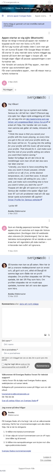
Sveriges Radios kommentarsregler (16, 451)
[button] (45, 334)
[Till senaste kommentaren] (50, 16)
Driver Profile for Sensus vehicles (24, 199)
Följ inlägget (8, 90)
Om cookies (45, 460)
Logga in (47, 457)
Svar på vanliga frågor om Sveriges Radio (19, 401)
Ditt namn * (6, 341)
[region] (26, 62)
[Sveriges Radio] (2, 16)
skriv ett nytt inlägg (29, 304)
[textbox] (26, 320)
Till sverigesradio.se (11, 2)
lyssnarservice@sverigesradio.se (15, 394)
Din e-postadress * (10, 350)
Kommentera (43, 366)
